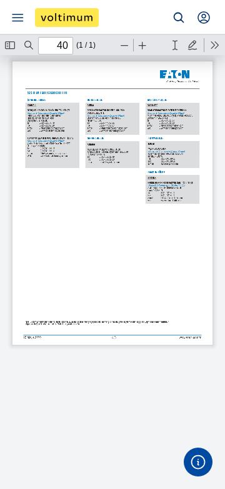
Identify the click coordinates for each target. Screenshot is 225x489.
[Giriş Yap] (203, 17)
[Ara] (179, 17)
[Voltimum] (67, 17)
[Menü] (17, 17)
